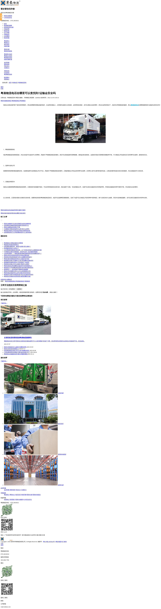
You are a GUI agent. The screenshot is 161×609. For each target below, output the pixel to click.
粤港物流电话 (16, 100)
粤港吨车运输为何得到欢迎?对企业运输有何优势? (18, 274)
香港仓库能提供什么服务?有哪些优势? (15, 347)
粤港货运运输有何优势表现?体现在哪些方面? (17, 276)
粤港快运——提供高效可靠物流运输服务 (16, 269)
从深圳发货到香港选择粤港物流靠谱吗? (18, 337)
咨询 (2, 545)
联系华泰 (6, 38)
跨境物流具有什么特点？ (11, 248)
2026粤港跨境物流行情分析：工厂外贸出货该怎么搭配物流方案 (23, 250)
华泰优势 (6, 29)
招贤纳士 (6, 79)
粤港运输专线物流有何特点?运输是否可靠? (16, 259)
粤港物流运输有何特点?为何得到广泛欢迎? (16, 262)
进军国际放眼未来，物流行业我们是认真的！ (17, 246)
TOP (2, 543)
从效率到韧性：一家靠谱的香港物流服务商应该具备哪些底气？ (23, 253)
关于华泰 (6, 32)
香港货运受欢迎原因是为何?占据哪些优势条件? (18, 257)
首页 (5, 23)
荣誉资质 (6, 64)
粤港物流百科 (8, 74)
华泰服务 (3, 493)
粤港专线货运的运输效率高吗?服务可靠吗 (13, 210)
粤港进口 (6, 41)
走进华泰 (6, 62)
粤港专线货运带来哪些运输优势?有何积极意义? (18, 266)
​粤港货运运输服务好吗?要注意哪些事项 (16, 354)
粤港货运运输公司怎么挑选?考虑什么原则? (16, 264)
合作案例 (6, 36)
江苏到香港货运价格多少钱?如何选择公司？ (17, 352)
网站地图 (58, 541)
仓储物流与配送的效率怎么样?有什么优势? (16, 229)
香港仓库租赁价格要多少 (11, 348)
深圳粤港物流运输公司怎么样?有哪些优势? (17, 350)
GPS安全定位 (8, 17)
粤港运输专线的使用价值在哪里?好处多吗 (13, 213)
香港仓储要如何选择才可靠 (12, 227)
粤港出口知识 (8, 56)
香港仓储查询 (8, 15)
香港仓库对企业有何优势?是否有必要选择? (16, 255)
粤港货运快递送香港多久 (11, 244)
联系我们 (6, 77)
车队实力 (6, 66)
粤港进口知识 (8, 54)
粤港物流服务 (8, 25)
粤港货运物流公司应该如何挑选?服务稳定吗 (17, 230)
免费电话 (9, 279)
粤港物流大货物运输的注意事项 (13, 243)
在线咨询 (3, 279)
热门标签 (64, 541)
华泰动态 (6, 34)
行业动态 (6, 72)
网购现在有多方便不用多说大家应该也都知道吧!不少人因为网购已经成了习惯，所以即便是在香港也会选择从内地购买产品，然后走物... (44, 341)
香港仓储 (6, 49)
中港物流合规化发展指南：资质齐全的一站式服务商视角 (21, 251)
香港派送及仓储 (8, 27)
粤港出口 (6, 42)
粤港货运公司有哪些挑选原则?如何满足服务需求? (18, 267)
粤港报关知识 (8, 57)
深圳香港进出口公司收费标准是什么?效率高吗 (17, 232)
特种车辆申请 (8, 59)
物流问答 (6, 30)
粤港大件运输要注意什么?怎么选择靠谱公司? (17, 271)
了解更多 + (4, 303)
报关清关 (6, 44)
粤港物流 (22, 100)
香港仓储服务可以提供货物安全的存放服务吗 (17, 223)
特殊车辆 (6, 46)
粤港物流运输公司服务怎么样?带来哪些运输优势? (18, 260)
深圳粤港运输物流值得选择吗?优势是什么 (16, 225)
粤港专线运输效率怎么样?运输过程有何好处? (17, 273)
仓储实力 (6, 67)
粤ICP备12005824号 (49, 541)
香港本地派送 (8, 51)
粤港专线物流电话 (6, 100)
